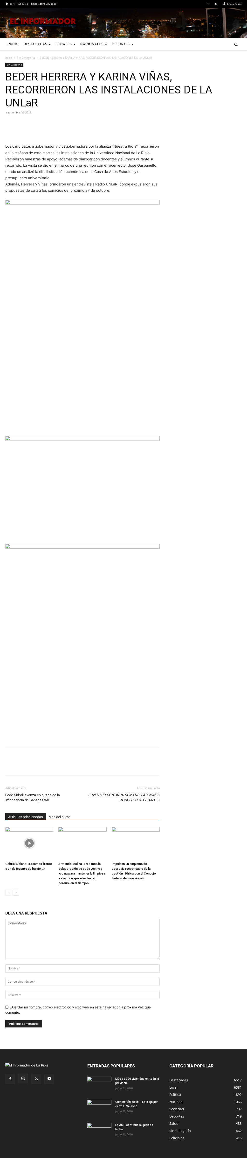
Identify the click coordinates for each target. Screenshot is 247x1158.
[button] (236, 44)
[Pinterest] (32, 123)
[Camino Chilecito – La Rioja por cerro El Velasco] (99, 1108)
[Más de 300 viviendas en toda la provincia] (99, 1085)
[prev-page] (8, 893)
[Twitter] (216, 4)
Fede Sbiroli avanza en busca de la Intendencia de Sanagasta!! (32, 797)
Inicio (8, 58)
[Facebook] (208, 4)
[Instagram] (23, 1078)
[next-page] (16, 893)
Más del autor (59, 817)
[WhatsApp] (54, 123)
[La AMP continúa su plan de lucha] (99, 1131)
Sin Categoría (26, 58)
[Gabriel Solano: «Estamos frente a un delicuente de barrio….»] (29, 843)
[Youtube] (49, 1079)
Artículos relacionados (25, 817)
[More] (66, 123)
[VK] (43, 123)
